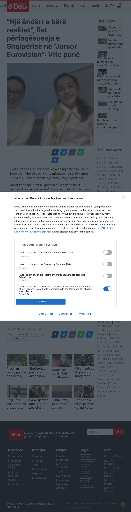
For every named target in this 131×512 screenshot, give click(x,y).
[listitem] (65, 245)
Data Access (65, 313)
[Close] (124, 198)
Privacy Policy (84, 313)
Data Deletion (46, 313)
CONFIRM (41, 301)
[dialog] (65, 256)
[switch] (107, 252)
